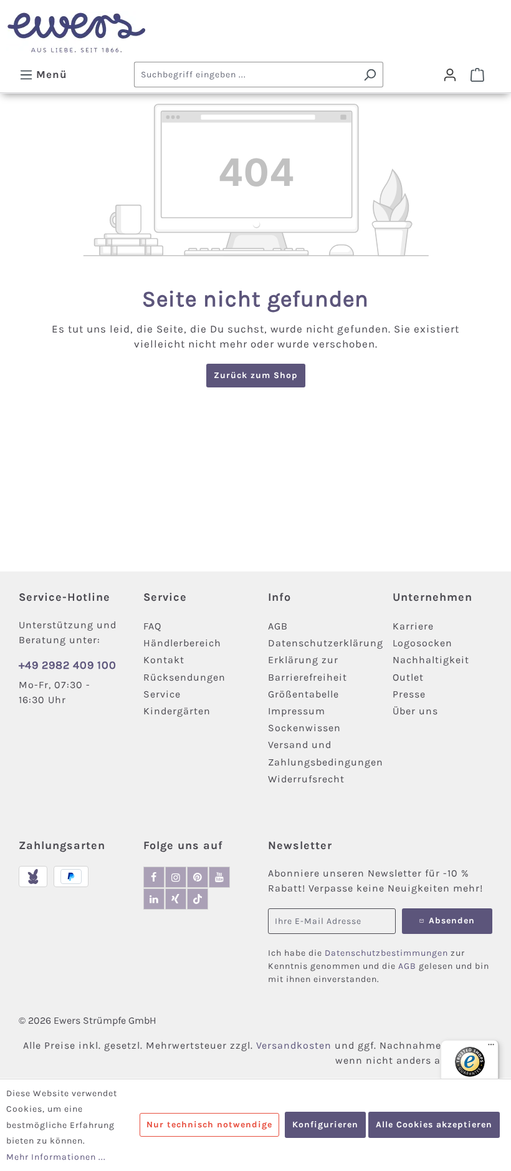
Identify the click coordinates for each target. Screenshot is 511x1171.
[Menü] (491, 1047)
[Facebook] (154, 877)
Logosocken (422, 643)
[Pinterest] (198, 877)
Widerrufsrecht (306, 779)
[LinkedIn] (154, 899)
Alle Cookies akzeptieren (434, 1124)
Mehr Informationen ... (56, 1157)
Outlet (408, 677)
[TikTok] (198, 899)
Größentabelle (303, 694)
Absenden (452, 920)
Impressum (296, 711)
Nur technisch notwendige (209, 1124)
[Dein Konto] (450, 74)
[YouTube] (219, 877)
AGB (278, 626)
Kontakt (163, 660)
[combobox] (245, 74)
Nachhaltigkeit (431, 660)
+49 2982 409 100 (68, 665)
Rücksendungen (184, 677)
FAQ (152, 626)
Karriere (413, 626)
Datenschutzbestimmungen (386, 953)
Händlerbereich (182, 643)
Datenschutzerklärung (325, 643)
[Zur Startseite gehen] (255, 33)
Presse (409, 694)
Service (162, 694)
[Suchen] (369, 74)
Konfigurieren (325, 1124)
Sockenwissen (304, 728)
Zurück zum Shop (256, 375)
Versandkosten (294, 1045)
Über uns (415, 711)
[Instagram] (176, 877)
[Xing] (176, 899)
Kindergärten (177, 711)
